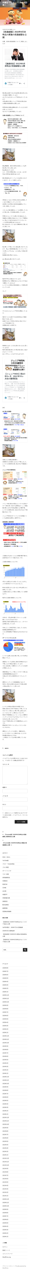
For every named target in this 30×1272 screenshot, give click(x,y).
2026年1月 (5, 991)
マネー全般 (5, 874)
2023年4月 (5, 1104)
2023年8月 (5, 1090)
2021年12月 (5, 1158)
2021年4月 (5, 1185)
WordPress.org (6, 1257)
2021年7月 (5, 1175)
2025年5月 (5, 1019)
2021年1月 (5, 1195)
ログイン (5, 1247)
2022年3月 (5, 1148)
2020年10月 (5, 1206)
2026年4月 (5, 981)
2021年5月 (5, 1182)
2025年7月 (5, 1012)
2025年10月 (5, 1002)
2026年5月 (5, 978)
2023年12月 (5, 1076)
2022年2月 (5, 1151)
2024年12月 (5, 1036)
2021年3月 (5, 1189)
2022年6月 (5, 1138)
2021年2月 (5, 1192)
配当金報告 (5, 904)
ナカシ (14, 29)
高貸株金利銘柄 (6, 911)
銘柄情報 (5, 908)
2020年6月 (5, 1219)
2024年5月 (5, 1059)
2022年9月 (5, 1127)
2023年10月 (5, 1083)
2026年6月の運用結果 (8, 930)
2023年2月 (5, 1110)
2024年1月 (5, 1073)
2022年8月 (5, 1131)
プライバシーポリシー (8, 1266)
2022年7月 (5, 1134)
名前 (4, 787)
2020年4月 (5, 1226)
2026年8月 (5, 968)
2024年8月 (5, 1049)
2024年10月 (5, 1042)
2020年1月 (5, 1236)
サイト (4, 804)
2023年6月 (5, 1097)
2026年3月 (5, 985)
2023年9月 (5, 1087)
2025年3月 (5, 1025)
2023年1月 (5, 1114)
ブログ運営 (5, 867)
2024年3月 (5, 1066)
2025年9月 (5, 1005)
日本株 (4, 887)
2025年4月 (5, 1022)
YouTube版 (5, 860)
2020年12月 (5, 1199)
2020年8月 (5, 1212)
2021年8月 (5, 1172)
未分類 (4, 891)
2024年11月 (5, 1039)
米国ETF (4, 894)
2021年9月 (5, 1168)
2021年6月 (5, 1178)
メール (5, 796)
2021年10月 (5, 1165)
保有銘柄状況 (6, 877)
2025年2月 (5, 1029)
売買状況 (5, 881)
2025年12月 (5, 995)
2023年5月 (5, 1100)
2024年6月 (5, 1056)
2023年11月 (5, 1080)
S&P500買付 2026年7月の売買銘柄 (12, 927)
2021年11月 (5, 1161)
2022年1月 (5, 1155)
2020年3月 (5, 1229)
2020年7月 (5, 1216)
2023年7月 (5, 1093)
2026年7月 (5, 971)
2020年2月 (5, 1233)
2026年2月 (5, 988)
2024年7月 (5, 1053)
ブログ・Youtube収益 (8, 864)
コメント (5, 764)
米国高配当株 (6, 898)
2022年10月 (5, 1124)
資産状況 (6, 748)
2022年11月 (5, 1121)
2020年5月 (5, 1223)
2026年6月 (5, 974)
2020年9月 (5, 1209)
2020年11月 (5, 1202)
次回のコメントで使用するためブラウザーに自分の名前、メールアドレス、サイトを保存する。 (15, 815)
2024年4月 (5, 1063)
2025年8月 (5, 1008)
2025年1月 (5, 1032)
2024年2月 (5, 1070)
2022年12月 (5, 1117)
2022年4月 (5, 1144)
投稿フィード (6, 1250)
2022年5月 (5, 1141)
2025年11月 (5, 998)
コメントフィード (7, 1253)
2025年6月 (5, 1015)
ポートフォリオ (6, 870)
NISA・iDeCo (6, 857)
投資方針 (5, 884)
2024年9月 (5, 1046)
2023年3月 (5, 1107)
